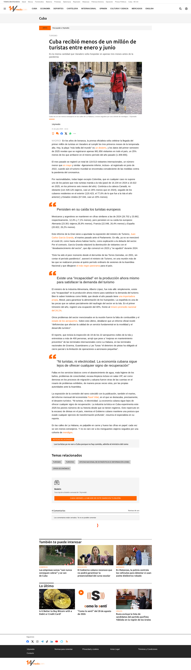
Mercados (137, 9)
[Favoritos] (53, 133)
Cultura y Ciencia (119, 9)
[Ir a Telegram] (42, 641)
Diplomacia (67, 2)
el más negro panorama (88, 265)
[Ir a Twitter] (33, 641)
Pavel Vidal (93, 397)
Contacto (30, 653)
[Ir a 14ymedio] (19, 9)
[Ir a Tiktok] (47, 641)
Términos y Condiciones (147, 649)
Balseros (49, 2)
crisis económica (61, 468)
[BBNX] (35, 663)
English (150, 9)
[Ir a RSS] (67, 641)
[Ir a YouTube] (57, 641)
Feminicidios (39, 2)
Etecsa (30, 2)
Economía (45, 9)
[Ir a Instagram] (37, 641)
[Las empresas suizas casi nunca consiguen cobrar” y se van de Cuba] (57, 555)
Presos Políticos (120, 2)
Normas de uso (133, 510)
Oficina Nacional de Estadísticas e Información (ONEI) (104, 462)
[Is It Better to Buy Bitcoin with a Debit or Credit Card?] (57, 599)
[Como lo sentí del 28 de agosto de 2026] (95, 599)
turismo (57, 462)
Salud (24, 2)
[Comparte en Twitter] (66, 133)
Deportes (58, 9)
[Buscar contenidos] (180, 8)
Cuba (34, 9)
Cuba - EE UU (133, 2)
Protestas (57, 2)
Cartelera (72, 9)
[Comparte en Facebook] (61, 133)
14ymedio (30, 649)
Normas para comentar (64, 649)
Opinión (103, 9)
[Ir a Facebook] (28, 641)
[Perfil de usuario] (186, 8)
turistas (70, 462)
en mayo (67, 165)
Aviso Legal (115, 649)
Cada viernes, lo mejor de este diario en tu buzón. (95, 498)
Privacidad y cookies (90, 649)
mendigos (67, 432)
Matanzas (85, 2)
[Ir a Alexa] (62, 641)
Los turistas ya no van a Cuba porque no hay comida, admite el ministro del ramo (91, 444)
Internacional (88, 9)
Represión (76, 2)
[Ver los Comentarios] (57, 133)
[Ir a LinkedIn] (52, 641)
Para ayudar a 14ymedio (61, 28)
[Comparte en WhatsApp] (70, 133)
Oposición (109, 2)
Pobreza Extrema (98, 2)
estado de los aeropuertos (64, 321)
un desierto (100, 148)
